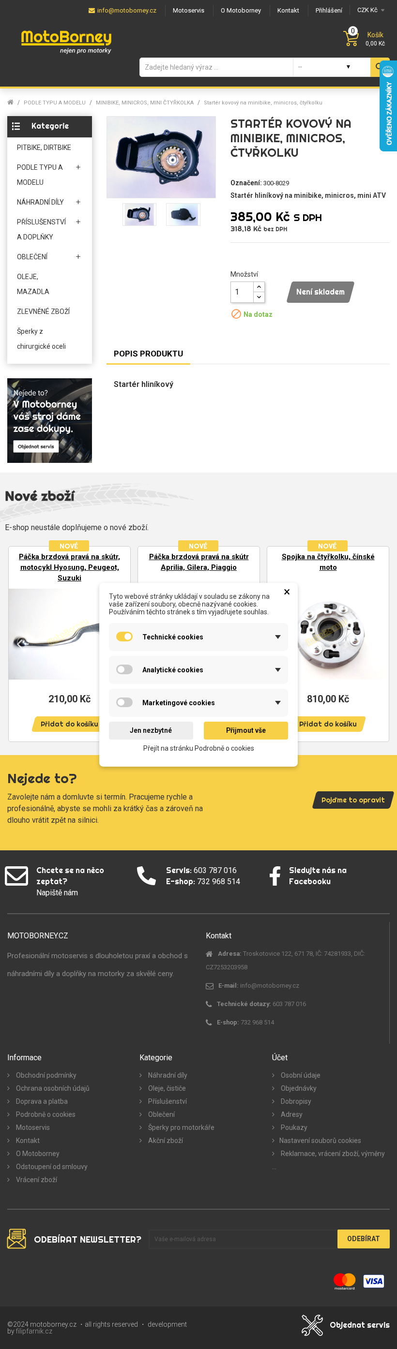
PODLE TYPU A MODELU (40, 174)
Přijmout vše (246, 730)
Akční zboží (165, 1140)
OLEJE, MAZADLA (33, 284)
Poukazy (293, 1127)
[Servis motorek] (49, 420)
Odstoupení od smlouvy (51, 1167)
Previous (19, 643)
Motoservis (32, 1127)
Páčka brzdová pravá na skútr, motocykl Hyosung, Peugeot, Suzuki (69, 567)
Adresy (291, 1114)
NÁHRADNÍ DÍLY (40, 202)
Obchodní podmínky (45, 1075)
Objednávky (298, 1088)
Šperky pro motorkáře (180, 1127)
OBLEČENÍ (32, 257)
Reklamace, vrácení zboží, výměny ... (328, 1160)
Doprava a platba (41, 1101)
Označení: (246, 183)
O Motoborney (37, 1153)
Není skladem (320, 291)
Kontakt (27, 1140)
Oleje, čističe (166, 1088)
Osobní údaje (300, 1075)
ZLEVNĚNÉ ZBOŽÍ (43, 311)
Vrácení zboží (36, 1180)
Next (377, 643)
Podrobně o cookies (45, 1114)
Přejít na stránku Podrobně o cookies (198, 748)
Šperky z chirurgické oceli (41, 338)
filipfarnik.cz (34, 1331)
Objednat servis (360, 1325)
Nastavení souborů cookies (320, 1140)
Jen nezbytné (151, 730)
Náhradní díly (167, 1075)
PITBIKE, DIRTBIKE (44, 147)
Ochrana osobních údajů (52, 1088)
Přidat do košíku (69, 724)
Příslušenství (167, 1101)
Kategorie (50, 126)
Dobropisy (295, 1101)
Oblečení (161, 1114)
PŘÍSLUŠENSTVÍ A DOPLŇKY (41, 229)
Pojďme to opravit (353, 800)
